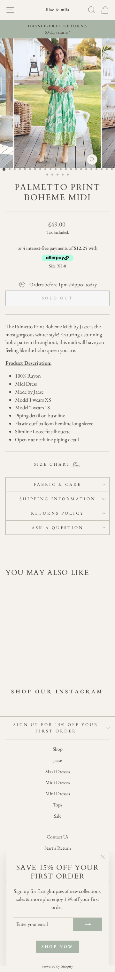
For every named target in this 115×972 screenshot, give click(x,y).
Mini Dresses (57, 793)
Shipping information (57, 499)
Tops (57, 805)
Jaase (57, 760)
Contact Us (57, 837)
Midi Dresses (57, 782)
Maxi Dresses (57, 771)
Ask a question (57, 527)
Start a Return (57, 848)
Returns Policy (57, 513)
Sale (57, 816)
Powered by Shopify (57, 966)
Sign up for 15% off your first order (55, 728)
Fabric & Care (57, 484)
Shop (58, 749)
